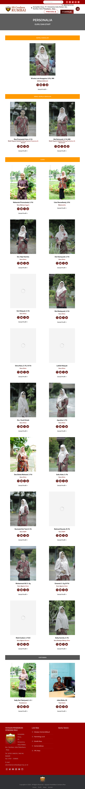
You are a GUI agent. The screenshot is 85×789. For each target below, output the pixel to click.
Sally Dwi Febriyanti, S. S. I (23, 700)
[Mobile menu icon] (78, 9)
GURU (42, 159)
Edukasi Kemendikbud (42, 732)
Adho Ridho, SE (62, 700)
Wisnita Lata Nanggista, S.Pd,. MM (42, 78)
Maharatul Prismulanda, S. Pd (23, 202)
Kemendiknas (39, 746)
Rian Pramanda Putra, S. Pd (23, 139)
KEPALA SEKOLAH (42, 38)
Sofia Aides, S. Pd (62, 474)
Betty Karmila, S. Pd (62, 638)
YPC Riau (37, 751)
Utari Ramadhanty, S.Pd (62, 202)
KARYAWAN (42, 657)
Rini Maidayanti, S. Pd (62, 311)
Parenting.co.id (39, 737)
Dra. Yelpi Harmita (23, 257)
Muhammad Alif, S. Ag (23, 583)
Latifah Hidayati (61, 366)
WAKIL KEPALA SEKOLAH (42, 96)
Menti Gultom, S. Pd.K (23, 638)
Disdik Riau (38, 741)
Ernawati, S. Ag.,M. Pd (62, 583)
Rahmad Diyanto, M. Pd (62, 529)
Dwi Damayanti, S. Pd (62, 257)
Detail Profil (42, 89)
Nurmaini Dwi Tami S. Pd (23, 529)
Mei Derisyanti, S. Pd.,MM (61, 139)
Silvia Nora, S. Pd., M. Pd (23, 366)
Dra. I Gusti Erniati (23, 420)
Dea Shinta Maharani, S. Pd (23, 474)
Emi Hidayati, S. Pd (23, 311)
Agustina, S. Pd (62, 420)
